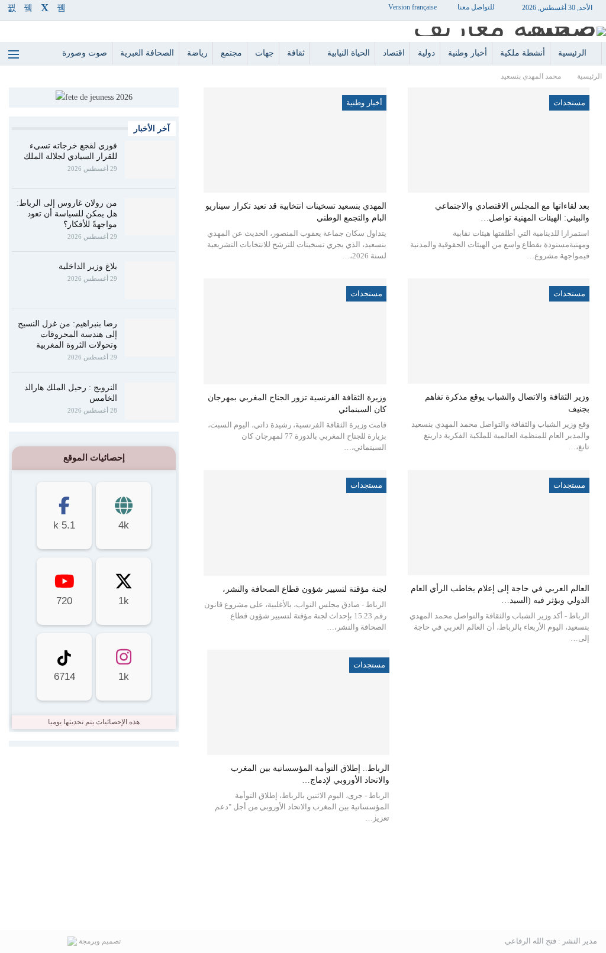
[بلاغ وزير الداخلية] (150, 280)
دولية (426, 52)
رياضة (197, 52)
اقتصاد (394, 52)
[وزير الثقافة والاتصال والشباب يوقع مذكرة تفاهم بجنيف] (498, 331)
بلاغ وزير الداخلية (88, 266)
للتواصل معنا (476, 7)
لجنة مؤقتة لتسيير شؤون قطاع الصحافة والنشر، (304, 589)
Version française (412, 7)
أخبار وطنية (467, 52)
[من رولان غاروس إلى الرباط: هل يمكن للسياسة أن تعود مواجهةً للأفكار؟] (150, 217)
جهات (264, 52)
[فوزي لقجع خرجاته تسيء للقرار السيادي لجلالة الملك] (150, 160)
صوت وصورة (84, 52)
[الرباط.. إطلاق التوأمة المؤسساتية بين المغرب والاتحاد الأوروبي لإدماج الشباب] (298, 702)
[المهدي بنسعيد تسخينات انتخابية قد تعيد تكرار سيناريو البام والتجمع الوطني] (295, 140)
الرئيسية (572, 52)
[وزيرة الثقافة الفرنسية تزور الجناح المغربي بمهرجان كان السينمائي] (295, 331)
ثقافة (296, 52)
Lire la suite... (303, 910)
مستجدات (569, 102)
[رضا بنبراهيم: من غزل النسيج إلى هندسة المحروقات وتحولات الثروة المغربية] (150, 337)
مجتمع (231, 52)
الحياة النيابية (348, 52)
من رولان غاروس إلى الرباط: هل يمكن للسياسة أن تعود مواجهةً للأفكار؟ (67, 214)
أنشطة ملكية (522, 52)
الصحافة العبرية (147, 52)
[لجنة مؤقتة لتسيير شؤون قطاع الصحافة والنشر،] (295, 523)
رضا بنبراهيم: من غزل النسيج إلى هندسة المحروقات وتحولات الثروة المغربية (67, 334)
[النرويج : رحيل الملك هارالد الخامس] (150, 401)
